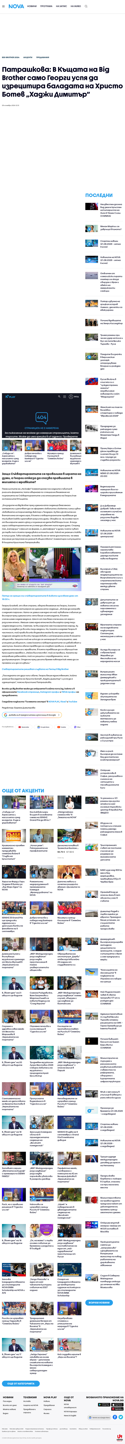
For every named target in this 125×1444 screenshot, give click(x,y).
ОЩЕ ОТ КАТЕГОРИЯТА (20, 1383)
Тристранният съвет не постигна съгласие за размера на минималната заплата (110, 852)
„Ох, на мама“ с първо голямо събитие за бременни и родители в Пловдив (42, 1244)
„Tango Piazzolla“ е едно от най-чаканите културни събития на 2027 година (41, 1284)
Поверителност (95, 1429)
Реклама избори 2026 (16, 1429)
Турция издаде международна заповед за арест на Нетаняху (110, 1160)
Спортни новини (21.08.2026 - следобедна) (109, 1127)
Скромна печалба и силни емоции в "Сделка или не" (40, 1029)
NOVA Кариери (70, 1411)
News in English (70, 1415)
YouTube (72, 701)
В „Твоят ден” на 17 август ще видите (12, 1355)
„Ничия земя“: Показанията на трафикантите (39, 848)
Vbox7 (63, 701)
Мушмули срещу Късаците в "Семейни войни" (69, 920)
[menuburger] (3, 6)
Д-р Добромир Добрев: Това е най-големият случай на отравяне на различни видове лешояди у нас (111, 512)
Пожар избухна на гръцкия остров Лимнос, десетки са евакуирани (111, 305)
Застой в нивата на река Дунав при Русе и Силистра (111, 738)
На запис (61, 6)
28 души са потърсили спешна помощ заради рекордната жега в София (111, 829)
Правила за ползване (9, 1431)
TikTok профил (69, 692)
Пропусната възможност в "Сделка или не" (38, 1101)
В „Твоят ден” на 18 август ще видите (12, 1241)
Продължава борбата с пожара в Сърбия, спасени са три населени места (110, 1181)
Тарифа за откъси (52, 1429)
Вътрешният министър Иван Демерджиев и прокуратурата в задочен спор (110, 677)
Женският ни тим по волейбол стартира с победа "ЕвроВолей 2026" (111, 411)
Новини (32, 6)
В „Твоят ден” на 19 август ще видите (12, 1133)
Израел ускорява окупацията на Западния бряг (109, 696)
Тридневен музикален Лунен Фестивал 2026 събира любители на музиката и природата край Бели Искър (41, 1069)
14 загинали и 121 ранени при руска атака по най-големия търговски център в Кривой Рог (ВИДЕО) (111, 805)
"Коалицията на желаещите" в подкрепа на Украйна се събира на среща (110, 976)
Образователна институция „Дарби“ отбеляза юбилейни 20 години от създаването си (68, 959)
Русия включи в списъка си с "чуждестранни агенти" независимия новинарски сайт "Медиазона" (110, 388)
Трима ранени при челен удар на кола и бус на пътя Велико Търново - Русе (111, 339)
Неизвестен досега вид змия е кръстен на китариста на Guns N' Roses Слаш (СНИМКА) (111, 210)
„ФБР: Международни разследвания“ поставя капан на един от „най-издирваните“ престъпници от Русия (69, 1248)
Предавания (49, 1405)
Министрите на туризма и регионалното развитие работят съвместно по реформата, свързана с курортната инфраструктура (111, 1069)
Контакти (73, 1429)
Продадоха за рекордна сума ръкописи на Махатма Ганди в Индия (109, 432)
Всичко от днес (10, 1405)
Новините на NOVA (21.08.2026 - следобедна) (110, 1143)
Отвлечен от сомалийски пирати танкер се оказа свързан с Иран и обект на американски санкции (111, 282)
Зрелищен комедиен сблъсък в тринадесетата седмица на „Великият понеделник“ (41, 1138)
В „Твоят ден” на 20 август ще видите (12, 1063)
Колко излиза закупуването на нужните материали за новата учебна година (109, 717)
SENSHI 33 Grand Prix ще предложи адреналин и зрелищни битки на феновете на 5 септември (12, 924)
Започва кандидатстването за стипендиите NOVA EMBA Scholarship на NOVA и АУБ (13, 1286)
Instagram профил (50, 692)
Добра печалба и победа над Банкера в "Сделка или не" (41, 920)
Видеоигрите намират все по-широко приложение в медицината (111, 490)
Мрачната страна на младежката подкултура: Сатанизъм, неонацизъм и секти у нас (111, 631)
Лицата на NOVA (30, 1405)
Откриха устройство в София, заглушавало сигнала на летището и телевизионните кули (111, 779)
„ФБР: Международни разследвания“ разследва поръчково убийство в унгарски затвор (41, 1173)
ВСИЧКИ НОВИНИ (99, 1302)
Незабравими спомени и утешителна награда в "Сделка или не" (67, 1323)
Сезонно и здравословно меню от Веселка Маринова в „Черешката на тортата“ (13, 1033)
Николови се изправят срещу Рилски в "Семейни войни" (39, 1208)
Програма (46, 6)
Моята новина (9, 1409)
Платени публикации (41, 1431)
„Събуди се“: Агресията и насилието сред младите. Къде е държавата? (11, 817)
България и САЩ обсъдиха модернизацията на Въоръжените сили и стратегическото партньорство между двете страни (111, 579)
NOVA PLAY (53, 701)
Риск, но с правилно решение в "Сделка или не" (12, 1207)
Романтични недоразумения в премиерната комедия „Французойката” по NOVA (41, 888)
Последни (7, 1401)
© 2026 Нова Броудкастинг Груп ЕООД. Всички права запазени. (22, 1438)
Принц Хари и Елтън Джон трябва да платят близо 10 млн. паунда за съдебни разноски (110, 454)
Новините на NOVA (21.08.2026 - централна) (110, 533)
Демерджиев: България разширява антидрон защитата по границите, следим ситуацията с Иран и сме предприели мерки (111, 949)
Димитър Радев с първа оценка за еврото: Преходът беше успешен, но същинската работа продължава (110, 920)
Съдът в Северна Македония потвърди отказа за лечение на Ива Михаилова (110, 1281)
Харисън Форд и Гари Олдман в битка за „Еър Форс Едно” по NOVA (13, 885)
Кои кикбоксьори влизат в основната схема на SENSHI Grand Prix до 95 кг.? (41, 816)
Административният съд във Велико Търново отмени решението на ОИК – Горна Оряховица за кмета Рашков (111, 1021)
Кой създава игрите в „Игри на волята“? (69, 1355)
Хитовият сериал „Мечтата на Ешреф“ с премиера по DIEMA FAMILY (13, 1172)
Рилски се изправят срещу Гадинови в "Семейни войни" (12, 1321)
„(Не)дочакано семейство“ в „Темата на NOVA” (67, 814)
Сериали (47, 1409)
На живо (76, 6)
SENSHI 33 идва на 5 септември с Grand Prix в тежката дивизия (68, 1136)
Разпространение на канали (34, 1429)
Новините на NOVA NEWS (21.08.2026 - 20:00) (110, 473)
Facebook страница (28, 692)
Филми (46, 1413)
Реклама (5, 1429)
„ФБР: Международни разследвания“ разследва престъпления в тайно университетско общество (41, 962)
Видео (5, 1413)
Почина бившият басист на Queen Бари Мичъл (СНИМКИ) (109, 1043)
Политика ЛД (106, 1429)
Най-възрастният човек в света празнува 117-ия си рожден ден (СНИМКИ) (110, 998)
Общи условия (83, 1429)
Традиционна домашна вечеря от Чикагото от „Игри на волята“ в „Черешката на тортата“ (41, 1325)
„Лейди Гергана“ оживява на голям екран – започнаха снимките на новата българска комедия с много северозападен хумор (41, 1363)
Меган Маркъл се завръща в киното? (111, 227)
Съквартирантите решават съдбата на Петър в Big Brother (35, 669)
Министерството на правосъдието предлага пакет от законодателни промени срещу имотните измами (111, 1205)
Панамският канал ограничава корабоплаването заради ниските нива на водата (110, 553)
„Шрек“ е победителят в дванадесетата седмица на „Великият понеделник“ (66, 1211)
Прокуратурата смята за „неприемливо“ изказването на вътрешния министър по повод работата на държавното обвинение (110, 1253)
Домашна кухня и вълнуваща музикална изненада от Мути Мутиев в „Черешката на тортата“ (13, 960)
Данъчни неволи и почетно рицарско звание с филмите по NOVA (68, 885)
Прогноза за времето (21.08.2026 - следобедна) (111, 1111)
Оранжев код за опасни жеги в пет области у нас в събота (110, 896)
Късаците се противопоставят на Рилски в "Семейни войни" (68, 1030)
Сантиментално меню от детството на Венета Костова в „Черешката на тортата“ (13, 1103)
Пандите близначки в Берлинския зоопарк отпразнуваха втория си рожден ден (111, 361)
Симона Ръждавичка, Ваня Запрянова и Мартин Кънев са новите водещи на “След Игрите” (41, 998)
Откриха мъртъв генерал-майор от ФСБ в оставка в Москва (110, 1227)
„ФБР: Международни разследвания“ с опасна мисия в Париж (69, 1066)
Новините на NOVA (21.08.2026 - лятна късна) (110, 260)
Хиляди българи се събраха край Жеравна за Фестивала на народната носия (110, 655)
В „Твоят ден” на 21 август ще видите (12, 994)
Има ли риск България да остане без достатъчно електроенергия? (111, 755)
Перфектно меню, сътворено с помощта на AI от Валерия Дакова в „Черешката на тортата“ (67, 1175)
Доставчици (64, 1429)
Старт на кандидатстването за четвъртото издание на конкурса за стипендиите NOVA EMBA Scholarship (68, 1287)
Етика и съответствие (25, 1431)
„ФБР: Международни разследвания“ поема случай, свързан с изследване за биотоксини (69, 998)
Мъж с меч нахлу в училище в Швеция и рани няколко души (110, 1095)
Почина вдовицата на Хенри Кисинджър (111, 321)
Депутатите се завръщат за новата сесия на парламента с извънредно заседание (109, 606)
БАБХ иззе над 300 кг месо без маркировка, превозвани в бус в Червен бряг (111, 876)
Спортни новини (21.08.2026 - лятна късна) (110, 244)
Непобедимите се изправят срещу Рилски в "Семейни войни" (67, 1102)
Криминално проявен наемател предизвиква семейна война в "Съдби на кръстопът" (13, 852)
